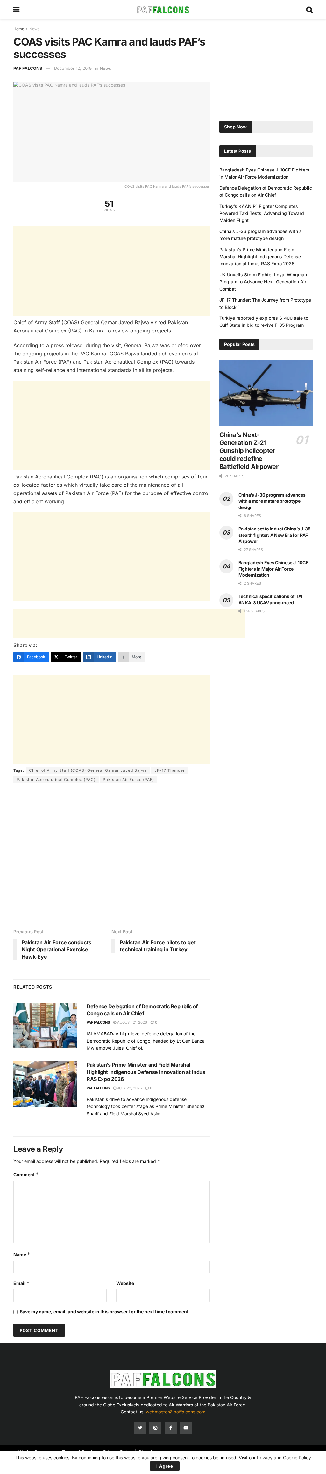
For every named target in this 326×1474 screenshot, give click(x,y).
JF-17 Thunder (169, 770)
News (34, 28)
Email (21, 1283)
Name (21, 1254)
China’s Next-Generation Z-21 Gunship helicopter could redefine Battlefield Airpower (249, 451)
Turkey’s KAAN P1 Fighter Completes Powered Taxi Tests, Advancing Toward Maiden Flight (261, 213)
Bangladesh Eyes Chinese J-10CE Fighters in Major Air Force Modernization (273, 569)
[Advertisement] (111, 271)
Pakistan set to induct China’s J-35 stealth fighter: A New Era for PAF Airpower (274, 535)
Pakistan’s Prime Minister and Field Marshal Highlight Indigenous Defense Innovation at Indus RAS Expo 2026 (146, 1072)
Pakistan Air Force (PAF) (128, 779)
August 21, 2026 (131, 1022)
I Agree (164, 1466)
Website (125, 1283)
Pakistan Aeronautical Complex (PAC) (56, 779)
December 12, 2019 (73, 68)
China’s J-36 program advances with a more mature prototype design (272, 501)
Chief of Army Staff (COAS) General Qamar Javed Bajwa (88, 770)
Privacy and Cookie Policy (284, 1457)
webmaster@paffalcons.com (175, 1411)
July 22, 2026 (129, 1088)
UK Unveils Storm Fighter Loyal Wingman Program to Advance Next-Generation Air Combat (263, 282)
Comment (26, 1174)
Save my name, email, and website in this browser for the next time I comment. (105, 1311)
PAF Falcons (27, 68)
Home (18, 28)
